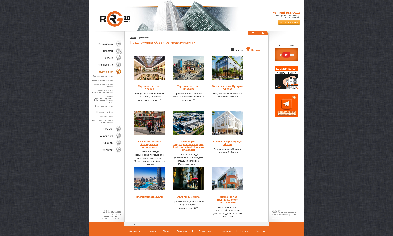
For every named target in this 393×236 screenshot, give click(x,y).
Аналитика (106, 135)
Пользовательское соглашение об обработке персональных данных (285, 217)
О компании (106, 43)
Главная (133, 38)
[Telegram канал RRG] (286, 117)
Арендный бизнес (106, 116)
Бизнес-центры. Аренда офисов (227, 143)
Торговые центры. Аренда (103, 76)
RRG (115, 19)
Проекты (106, 128)
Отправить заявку (289, 22)
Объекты (106, 71)
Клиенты (106, 142)
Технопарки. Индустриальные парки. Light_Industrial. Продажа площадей (103, 99)
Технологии (106, 64)
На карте (255, 50)
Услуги (106, 57)
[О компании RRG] (286, 55)
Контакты (106, 149)
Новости (107, 50)
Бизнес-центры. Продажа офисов (227, 87)
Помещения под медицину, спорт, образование (102, 121)
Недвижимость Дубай (104, 112)
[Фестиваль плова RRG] (286, 89)
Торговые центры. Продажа (102, 80)
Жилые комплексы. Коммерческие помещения (102, 91)
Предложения (205, 231)
